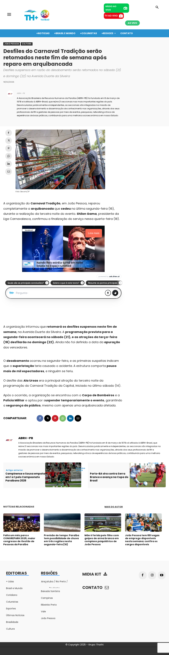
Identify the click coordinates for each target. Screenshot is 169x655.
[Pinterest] (8, 148)
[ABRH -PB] (10, 104)
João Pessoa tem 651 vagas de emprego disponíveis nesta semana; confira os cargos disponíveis (142, 540)
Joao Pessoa (11, 43)
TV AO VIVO (111, 15)
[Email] (8, 171)
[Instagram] (152, 575)
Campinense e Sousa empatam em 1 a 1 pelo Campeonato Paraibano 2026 (26, 477)
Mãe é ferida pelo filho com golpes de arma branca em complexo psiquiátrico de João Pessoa (101, 540)
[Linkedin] (8, 164)
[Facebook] (8, 133)
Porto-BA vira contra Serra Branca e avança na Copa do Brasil (109, 477)
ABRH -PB (21, 93)
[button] (157, 7)
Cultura (27, 43)
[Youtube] (162, 575)
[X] (8, 140)
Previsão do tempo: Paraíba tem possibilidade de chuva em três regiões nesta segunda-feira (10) (61, 540)
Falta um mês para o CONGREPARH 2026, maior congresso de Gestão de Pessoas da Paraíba (19, 540)
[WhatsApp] (8, 156)
